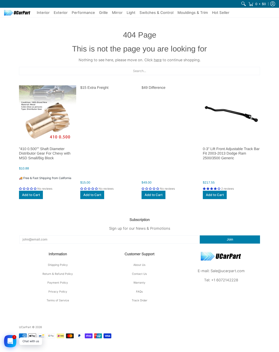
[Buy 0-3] (231, 114)
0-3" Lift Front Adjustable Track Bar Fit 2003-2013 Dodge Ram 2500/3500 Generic (231, 153)
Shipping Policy (58, 264)
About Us (139, 264)
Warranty (139, 282)
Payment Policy (57, 282)
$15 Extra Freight (94, 88)
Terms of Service (58, 300)
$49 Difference (153, 88)
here (158, 60)
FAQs (139, 291)
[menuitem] (243, 4)
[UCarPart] (17, 13)
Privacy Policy (57, 291)
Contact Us (139, 273)
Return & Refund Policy (57, 273)
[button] (257, 4)
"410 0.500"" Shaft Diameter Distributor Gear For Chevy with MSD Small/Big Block (44, 153)
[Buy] (47, 114)
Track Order (139, 300)
